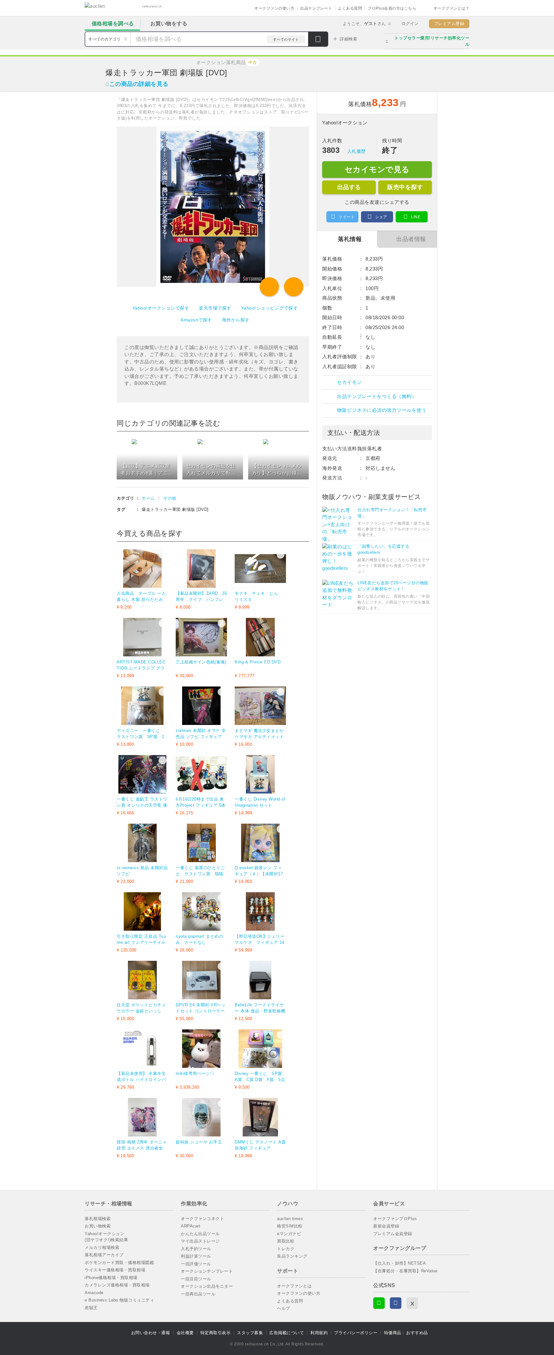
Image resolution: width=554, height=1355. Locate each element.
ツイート (347, 217)
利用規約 (319, 1332)
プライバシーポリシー (355, 1332)
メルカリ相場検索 (102, 1247)
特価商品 (392, 1332)
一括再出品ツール (198, 1294)
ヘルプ (283, 1308)
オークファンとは (294, 1286)
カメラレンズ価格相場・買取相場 (117, 1285)
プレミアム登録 (449, 23)
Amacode (94, 1292)
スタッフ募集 (250, 1332)
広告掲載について (286, 1332)
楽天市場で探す (215, 308)
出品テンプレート (316, 8)
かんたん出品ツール (200, 1233)
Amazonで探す (196, 319)
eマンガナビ (289, 1233)
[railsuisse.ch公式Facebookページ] (395, 1303)
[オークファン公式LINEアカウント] (379, 1303)
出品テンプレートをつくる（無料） (376, 396)
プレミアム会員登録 (392, 1233)
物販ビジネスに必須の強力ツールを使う (381, 410)
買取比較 (285, 1241)
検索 (318, 40)
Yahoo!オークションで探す (160, 308)
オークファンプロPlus (395, 1218)
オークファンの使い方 (274, 8)
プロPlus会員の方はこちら (392, 8)
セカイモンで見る (377, 169)
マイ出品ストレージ (200, 1241)
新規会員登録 (386, 1226)
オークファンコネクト (202, 1218)
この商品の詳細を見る (139, 84)
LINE (415, 217)
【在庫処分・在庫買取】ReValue (405, 1270)
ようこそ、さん (364, 23)
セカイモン (349, 382)
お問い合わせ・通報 (150, 1332)
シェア (381, 217)
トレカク (285, 1248)
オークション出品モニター (207, 1286)
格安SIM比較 (290, 1226)
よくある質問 (350, 8)
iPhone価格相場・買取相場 (111, 1277)
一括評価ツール (196, 1263)
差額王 (91, 1307)
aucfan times (290, 1218)
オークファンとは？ (451, 8)
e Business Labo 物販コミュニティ (119, 1300)
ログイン (410, 23)
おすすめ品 (417, 1332)
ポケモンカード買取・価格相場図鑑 (119, 1262)
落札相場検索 (98, 1218)
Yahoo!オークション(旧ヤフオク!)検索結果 (106, 1237)
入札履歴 (356, 151)
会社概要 (185, 1332)
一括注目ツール (196, 1278)
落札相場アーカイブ (104, 1254)
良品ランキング (292, 1256)
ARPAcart (190, 1226)
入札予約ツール (196, 1248)
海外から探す (236, 319)
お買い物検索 (98, 1226)
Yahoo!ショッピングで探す (269, 308)
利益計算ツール (196, 1256)
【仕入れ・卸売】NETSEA (399, 1263)
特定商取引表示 (215, 1332)
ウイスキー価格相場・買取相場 (115, 1270)
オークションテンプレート (207, 1271)
